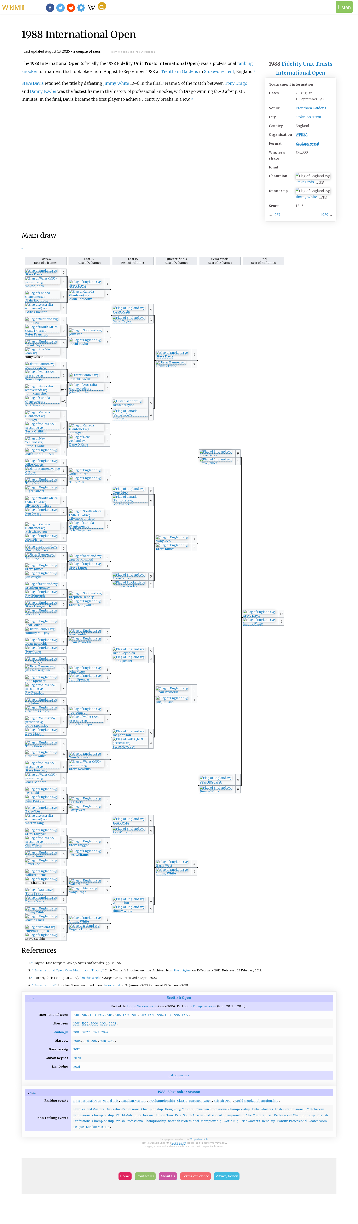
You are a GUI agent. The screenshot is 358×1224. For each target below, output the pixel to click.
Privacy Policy (227, 1176)
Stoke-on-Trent (308, 117)
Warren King (34, 823)
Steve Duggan (35, 834)
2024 (104, 1032)
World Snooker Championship (256, 1101)
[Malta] (83, 888)
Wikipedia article (199, 1139)
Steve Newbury (124, 746)
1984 (101, 1015)
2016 (86, 1041)
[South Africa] (42, 331)
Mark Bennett (35, 782)
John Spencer (122, 661)
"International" (45, 985)
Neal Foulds (33, 625)
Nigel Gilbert (34, 491)
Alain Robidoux (80, 299)
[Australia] (42, 308)
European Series (204, 1006)
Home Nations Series (142, 1006)
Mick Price (33, 614)
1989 (324, 215)
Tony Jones (33, 651)
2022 (86, 1032)
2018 (102, 1041)
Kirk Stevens (34, 405)
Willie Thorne (35, 875)
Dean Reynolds (80, 642)
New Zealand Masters (88, 1109)
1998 (76, 1023)
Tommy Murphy (37, 633)
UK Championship (161, 1101)
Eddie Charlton (36, 312)
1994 (159, 1015)
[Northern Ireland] (171, 362)
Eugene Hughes (81, 929)
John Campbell (80, 392)
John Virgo (33, 662)
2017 (94, 1041)
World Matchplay (128, 1115)
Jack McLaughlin (37, 670)
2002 (112, 1023)
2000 (94, 1023)
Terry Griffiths (36, 431)
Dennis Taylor (166, 366)
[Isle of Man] (42, 353)
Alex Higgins (34, 558)
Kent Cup (268, 1121)
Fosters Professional (290, 1109)
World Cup (231, 1121)
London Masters (97, 1127)
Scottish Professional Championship (194, 1121)
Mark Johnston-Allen (41, 454)
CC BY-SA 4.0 (179, 1142)
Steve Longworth (82, 605)
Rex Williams (122, 832)
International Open (300, 73)
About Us (168, 1176)
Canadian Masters (133, 1101)
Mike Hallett (34, 464)
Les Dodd (32, 793)
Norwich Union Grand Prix (162, 1115)
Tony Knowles (36, 746)
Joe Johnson (165, 702)
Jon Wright (33, 577)
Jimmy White (306, 197)
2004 (77, 1041)
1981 (76, 1015)
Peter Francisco (36, 334)
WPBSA (301, 134)
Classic (182, 1101)
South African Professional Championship (213, 1115)
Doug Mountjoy (81, 724)
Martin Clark (34, 920)
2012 (76, 1049)
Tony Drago (236, 83)
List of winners (178, 1075)
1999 (85, 1023)
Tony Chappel (35, 379)
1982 (84, 1015)
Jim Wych (120, 418)
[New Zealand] (86, 441)
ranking (245, 63)
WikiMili (13, 7)
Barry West (77, 810)
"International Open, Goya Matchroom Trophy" (68, 970)
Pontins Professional (292, 1121)
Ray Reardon (34, 692)
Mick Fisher (34, 539)
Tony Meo (76, 482)
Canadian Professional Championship (223, 1109)
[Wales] (42, 282)
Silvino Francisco (38, 505)
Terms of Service (195, 1176)
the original (183, 970)
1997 (185, 1015)
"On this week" (90, 978)
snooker (29, 71)
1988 (134, 1015)
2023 (95, 1032)
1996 (176, 1015)
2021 (76, 1067)
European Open (200, 1101)
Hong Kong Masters (179, 1109)
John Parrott (34, 801)
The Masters (255, 1115)
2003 (76, 1032)
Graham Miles (35, 756)
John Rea (32, 323)
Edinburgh (60, 1032)
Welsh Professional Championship (141, 1121)
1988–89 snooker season (179, 1092)
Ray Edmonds (35, 595)
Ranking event (307, 143)
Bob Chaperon (123, 504)
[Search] (102, 6)
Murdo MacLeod (37, 550)
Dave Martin (34, 733)
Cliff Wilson (33, 845)
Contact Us (145, 1176)
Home (125, 1176)
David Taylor (122, 321)
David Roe (32, 864)
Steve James (208, 463)
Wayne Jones (34, 286)
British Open (223, 1101)
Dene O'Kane (78, 444)
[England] (41, 271)
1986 (117, 1015)
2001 (103, 1023)
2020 (77, 1058)
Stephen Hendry (125, 586)
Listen (344, 7)
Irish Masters (250, 1121)
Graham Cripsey (37, 711)
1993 (151, 1015)
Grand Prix (111, 1101)
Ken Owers (33, 513)
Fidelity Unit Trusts (307, 64)
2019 (111, 1041)
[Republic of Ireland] (84, 926)
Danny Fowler (43, 91)
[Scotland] (41, 319)
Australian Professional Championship (134, 1109)
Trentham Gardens (311, 108)
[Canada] (86, 295)
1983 (93, 1015)
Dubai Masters (262, 1109)
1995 (168, 1015)
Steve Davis (305, 182)
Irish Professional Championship (290, 1115)
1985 (109, 1015)
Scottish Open (179, 997)
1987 (276, 215)
